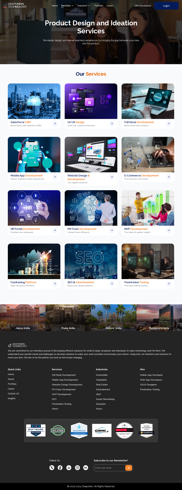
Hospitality (101, 379)
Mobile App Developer (151, 375)
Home (55, 5)
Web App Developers (151, 379)
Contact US (13, 393)
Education (101, 404)
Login (166, 5)
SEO (54, 399)
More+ (55, 408)
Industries (82, 5)
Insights (11, 398)
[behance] (85, 467)
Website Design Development (67, 384)
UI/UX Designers (148, 384)
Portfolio (98, 5)
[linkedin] (69, 468)
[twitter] (51, 467)
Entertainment (103, 389)
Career (109, 5)
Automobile (102, 375)
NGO (98, 394)
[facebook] (60, 468)
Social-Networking (105, 399)
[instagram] (77, 468)
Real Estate (102, 384)
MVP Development (61, 394)
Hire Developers (143, 5)
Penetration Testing (61, 404)
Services (66, 5)
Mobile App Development (65, 379)
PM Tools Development (64, 389)
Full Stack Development (64, 375)
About (11, 379)
